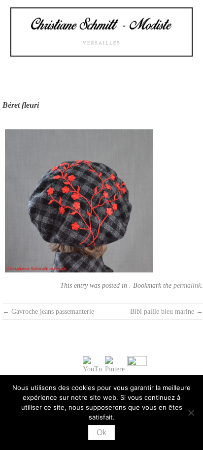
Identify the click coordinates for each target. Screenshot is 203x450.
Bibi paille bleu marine (166, 311)
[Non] (191, 413)
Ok (101, 432)
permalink (187, 285)
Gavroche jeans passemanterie (48, 311)
